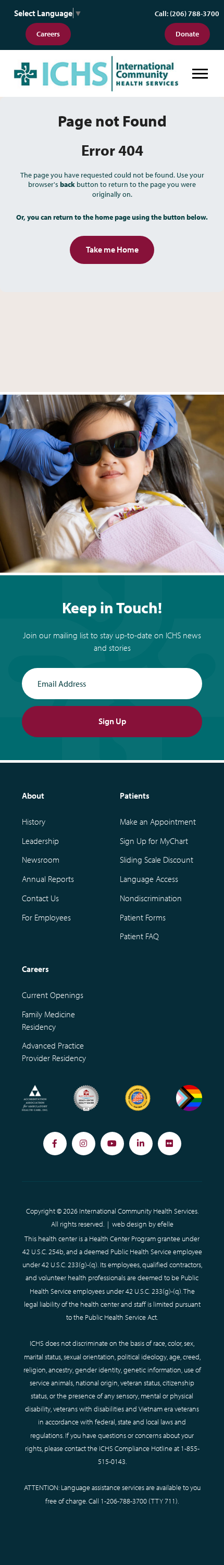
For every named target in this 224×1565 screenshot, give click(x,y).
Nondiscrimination (151, 898)
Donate (187, 34)
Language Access (149, 879)
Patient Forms (143, 917)
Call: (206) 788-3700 (187, 13)
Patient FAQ (139, 936)
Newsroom (40, 859)
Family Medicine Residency (48, 1020)
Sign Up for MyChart (154, 841)
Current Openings (52, 995)
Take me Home (112, 249)
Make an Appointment (158, 821)
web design (129, 1224)
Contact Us (40, 898)
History (33, 821)
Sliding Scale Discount (156, 859)
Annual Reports (48, 879)
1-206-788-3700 (124, 1501)
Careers (48, 34)
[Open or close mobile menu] (200, 73)
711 (170, 1501)
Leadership (40, 841)
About (33, 795)
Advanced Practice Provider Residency (54, 1051)
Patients (135, 795)
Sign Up (112, 721)
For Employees (46, 917)
